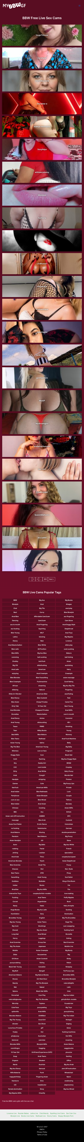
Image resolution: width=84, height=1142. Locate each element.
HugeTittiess (42, 35)
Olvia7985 (42, 241)
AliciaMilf (42, 538)
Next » (51, 579)
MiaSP (42, 401)
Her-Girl (42, 469)
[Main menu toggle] (79, 5)
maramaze (42, 286)
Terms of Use (42, 1135)
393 (45, 579)
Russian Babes (23, 1113)
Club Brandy (44, 1113)
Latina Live (34, 1113)
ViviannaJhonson (42, 446)
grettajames (42, 378)
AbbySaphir (42, 332)
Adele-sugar (42, 492)
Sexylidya (42, 149)
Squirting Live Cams (57, 1113)
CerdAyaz (42, 58)
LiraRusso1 (42, 263)
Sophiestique (42, 309)
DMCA (42, 1129)
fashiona (42, 218)
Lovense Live (12, 1113)
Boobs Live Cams (27, 1116)
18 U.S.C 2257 (42, 1127)
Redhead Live (41, 1116)
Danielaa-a (42, 104)
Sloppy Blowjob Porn (66, 1116)
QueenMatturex (42, 515)
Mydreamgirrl (42, 423)
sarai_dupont (42, 355)
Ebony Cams (52, 1116)
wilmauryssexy (42, 172)
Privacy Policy (42, 1132)
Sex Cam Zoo (71, 1113)
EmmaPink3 (42, 560)
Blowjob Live (15, 1116)
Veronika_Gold (42, 81)
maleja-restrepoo (42, 126)
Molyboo (42, 195)
